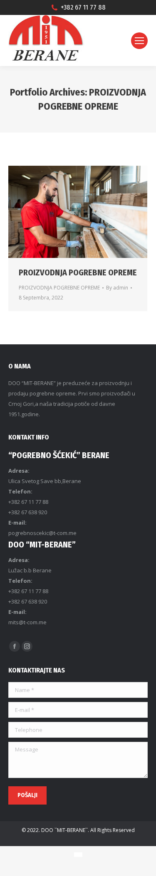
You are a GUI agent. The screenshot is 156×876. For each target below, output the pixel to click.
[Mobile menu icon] (139, 40)
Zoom (66, 212)
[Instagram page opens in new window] (27, 646)
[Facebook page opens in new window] (14, 646)
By (117, 287)
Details (89, 212)
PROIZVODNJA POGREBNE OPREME (78, 272)
